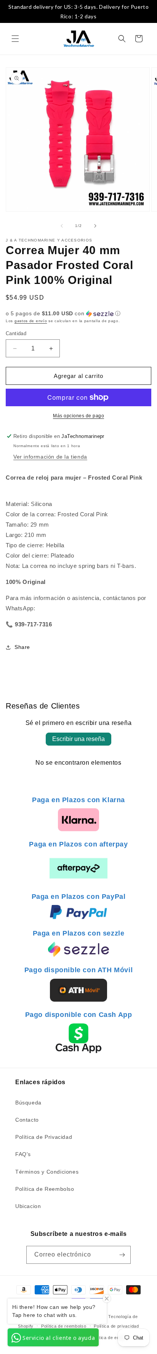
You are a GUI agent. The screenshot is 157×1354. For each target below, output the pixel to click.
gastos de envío (30, 321)
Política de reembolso (64, 1326)
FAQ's (23, 1154)
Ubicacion (28, 1206)
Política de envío (108, 1337)
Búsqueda (28, 1102)
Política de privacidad (116, 1326)
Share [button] (22, 647)
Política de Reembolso (44, 1189)
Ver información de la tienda (50, 457)
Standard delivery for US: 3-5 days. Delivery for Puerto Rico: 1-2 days (78, 11)
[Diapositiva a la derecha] (95, 225)
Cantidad (16, 333)
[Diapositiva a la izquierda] (61, 225)
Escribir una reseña (78, 739)
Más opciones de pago (78, 415)
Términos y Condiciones (46, 1172)
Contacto (27, 1120)
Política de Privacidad (43, 1137)
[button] (15, 38)
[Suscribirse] (122, 1255)
